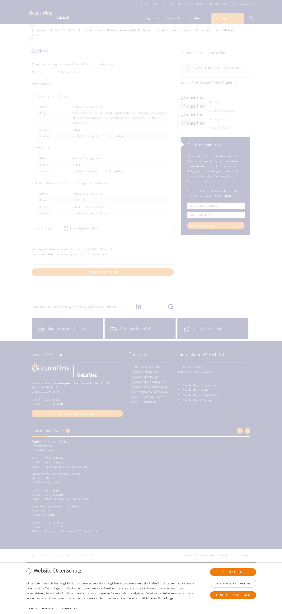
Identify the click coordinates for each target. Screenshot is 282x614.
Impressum (32, 608)
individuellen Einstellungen (157, 598)
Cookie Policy (69, 608)
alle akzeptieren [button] (233, 572)
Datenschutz (49, 608)
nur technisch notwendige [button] (233, 583)
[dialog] (141, 588)
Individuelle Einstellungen (233, 595)
